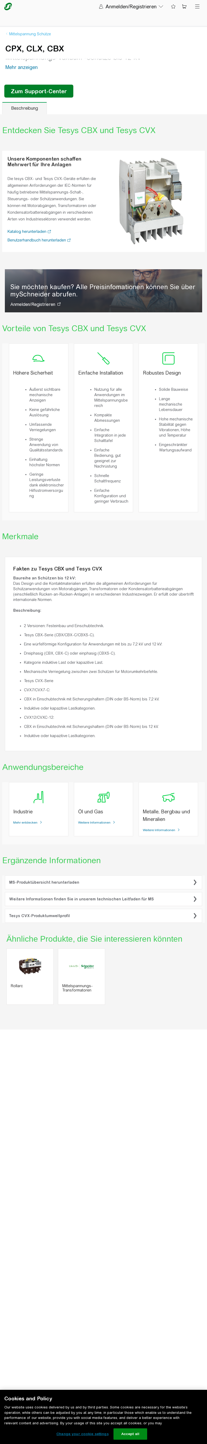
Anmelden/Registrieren (32, 304)
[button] (49, 232)
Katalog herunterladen (27, 231)
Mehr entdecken (25, 822)
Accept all (130, 1434)
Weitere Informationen (94, 822)
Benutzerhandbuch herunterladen (37, 240)
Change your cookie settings (82, 1434)
